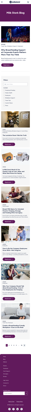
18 (21, 345)
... (18, 345)
